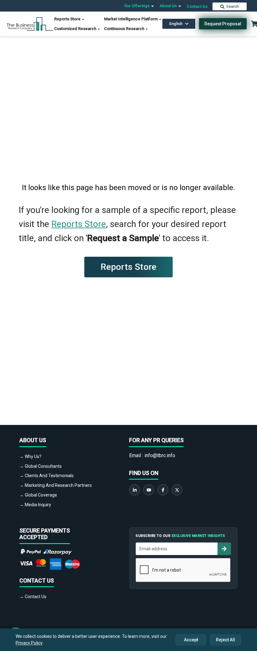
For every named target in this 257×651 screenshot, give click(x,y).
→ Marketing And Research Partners (55, 485)
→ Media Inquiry (35, 504)
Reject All (225, 639)
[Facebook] (162, 489)
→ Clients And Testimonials (46, 475)
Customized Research (75, 28)
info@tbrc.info (159, 455)
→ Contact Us (32, 596)
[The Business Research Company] (30, 23)
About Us (169, 5)
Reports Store (67, 19)
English (175, 23)
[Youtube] (148, 489)
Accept (191, 639)
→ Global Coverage (38, 494)
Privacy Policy (29, 642)
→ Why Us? (30, 456)
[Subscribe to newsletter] (224, 548)
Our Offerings (137, 5)
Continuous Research (124, 28)
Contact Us (197, 6)
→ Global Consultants (40, 466)
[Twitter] (176, 489)
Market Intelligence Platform (131, 19)
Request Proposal (222, 23)
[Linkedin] (134, 489)
